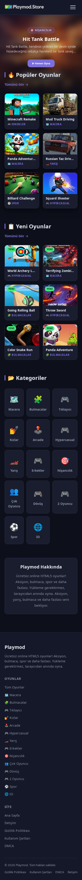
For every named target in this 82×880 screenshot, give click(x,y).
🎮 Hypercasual (16, 733)
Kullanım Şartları (17, 838)
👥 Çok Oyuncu (16, 763)
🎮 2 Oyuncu (14, 779)
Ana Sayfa (12, 815)
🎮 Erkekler (13, 748)
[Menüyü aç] (72, 7)
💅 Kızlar (11, 717)
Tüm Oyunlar (14, 687)
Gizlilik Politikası (17, 830)
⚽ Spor (11, 786)
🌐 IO (9, 794)
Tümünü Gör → (16, 84)
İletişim (10, 823)
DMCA (9, 846)
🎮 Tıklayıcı (13, 710)
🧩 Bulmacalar (16, 702)
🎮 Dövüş (12, 771)
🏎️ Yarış (11, 740)
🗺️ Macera (13, 695)
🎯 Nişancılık (15, 756)
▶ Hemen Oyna (41, 63)
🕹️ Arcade (12, 725)
